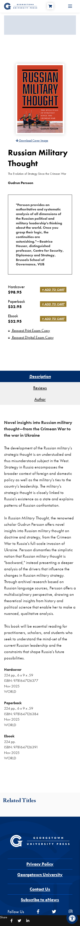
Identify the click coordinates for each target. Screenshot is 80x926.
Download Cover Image (33, 140)
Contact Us (40, 889)
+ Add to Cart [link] (53, 289)
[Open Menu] (70, 6)
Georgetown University (40, 874)
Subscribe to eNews (40, 899)
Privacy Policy (39, 864)
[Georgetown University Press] (20, 6)
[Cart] (50, 6)
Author (40, 399)
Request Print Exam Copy (30, 330)
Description (40, 376)
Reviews (40, 388)
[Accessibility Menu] (72, 918)
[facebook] (38, 911)
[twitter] (54, 911)
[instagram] (70, 911)
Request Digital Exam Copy (32, 337)
